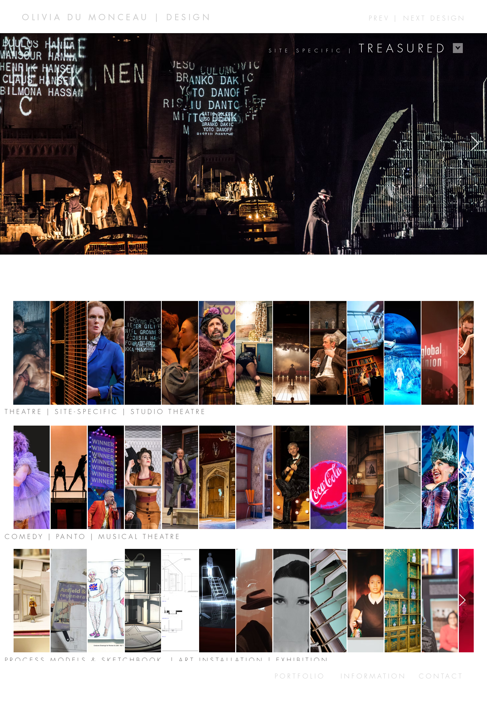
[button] (354, 49)
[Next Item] (474, 143)
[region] (167, 15)
